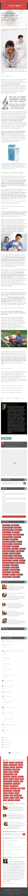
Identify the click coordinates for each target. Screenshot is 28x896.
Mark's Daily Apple (8, 686)
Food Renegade (7, 663)
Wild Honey (6, 730)
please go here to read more (10, 382)
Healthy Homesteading (9, 675)
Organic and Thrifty (8, 702)
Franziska (6, 740)
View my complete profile (7, 883)
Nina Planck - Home (8, 692)
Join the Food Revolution (10, 844)
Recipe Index (10, 585)
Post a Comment (21, 398)
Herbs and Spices (8, 842)
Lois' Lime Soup (11, 619)
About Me (18, 893)
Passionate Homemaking (9, 707)
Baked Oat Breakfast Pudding (14, 603)
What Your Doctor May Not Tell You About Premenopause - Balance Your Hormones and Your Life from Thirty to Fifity (13, 200)
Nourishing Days (7, 696)
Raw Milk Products (9, 851)
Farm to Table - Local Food (10, 840)
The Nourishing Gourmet (9, 719)
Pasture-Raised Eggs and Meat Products (13, 849)
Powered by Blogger (14, 752)
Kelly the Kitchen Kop (8, 680)
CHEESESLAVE (7, 645)
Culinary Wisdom (8, 742)
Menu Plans (11, 893)
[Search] (24, 483)
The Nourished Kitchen (9, 713)
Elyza (13, 889)
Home (5, 738)
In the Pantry (7, 744)
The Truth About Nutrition (11, 853)
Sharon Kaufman (14, 859)
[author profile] (4, 406)
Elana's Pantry (7, 658)
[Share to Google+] (9, 398)
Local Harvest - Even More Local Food (13, 847)
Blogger (21, 889)
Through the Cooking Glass (9, 724)
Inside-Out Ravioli (11, 611)
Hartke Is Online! (7, 669)
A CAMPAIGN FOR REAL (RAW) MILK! (13, 641)
